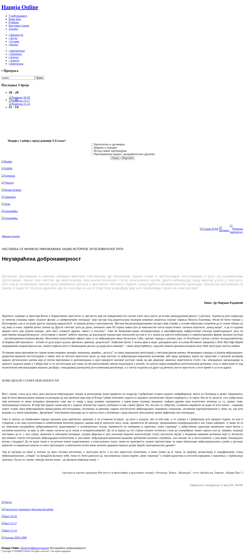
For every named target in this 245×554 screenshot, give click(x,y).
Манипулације (11, 236)
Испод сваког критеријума (110, 150)
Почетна (26, 548)
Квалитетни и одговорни (109, 144)
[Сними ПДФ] (209, 228)
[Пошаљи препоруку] (236, 232)
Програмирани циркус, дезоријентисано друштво (124, 154)
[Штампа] (224, 230)
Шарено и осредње (105, 147)
